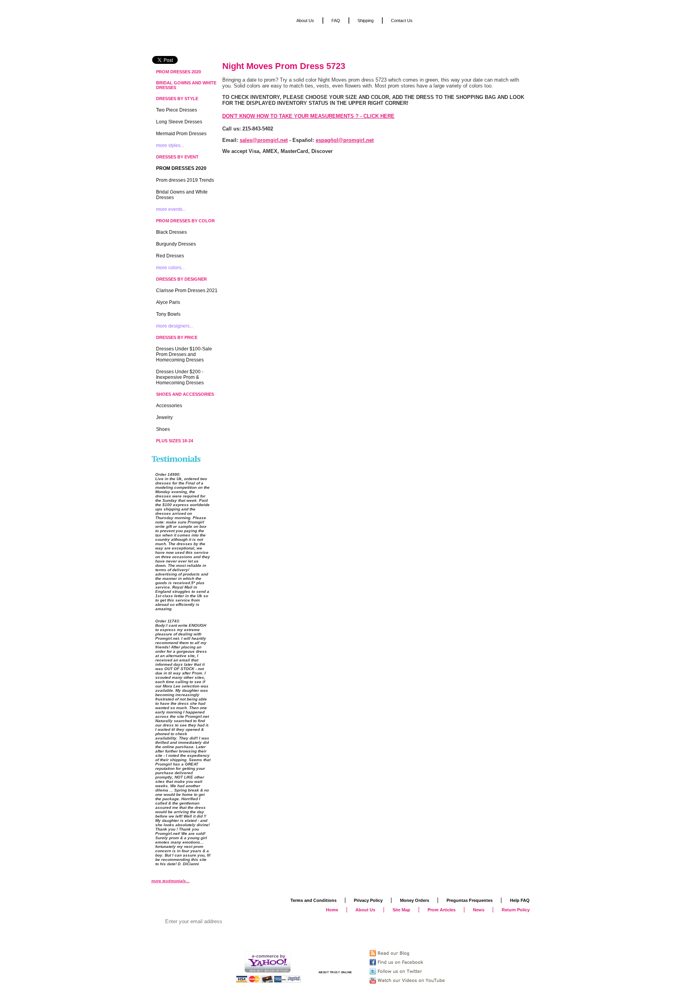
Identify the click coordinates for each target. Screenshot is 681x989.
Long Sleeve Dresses (179, 122)
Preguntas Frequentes (470, 900)
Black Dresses (171, 232)
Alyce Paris (168, 302)
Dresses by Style (177, 98)
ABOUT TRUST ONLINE (335, 972)
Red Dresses (170, 256)
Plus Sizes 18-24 (174, 440)
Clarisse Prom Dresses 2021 (187, 290)
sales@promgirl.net (264, 140)
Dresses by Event (177, 157)
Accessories (169, 405)
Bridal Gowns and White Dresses (186, 85)
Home (332, 909)
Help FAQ (520, 900)
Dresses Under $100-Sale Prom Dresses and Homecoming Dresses (184, 354)
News (478, 909)
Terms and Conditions (313, 900)
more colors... (170, 267)
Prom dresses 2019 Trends (185, 180)
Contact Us (402, 20)
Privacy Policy (368, 900)
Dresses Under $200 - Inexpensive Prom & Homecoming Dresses (180, 377)
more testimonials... (170, 881)
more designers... (174, 326)
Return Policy (516, 909)
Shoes (163, 429)
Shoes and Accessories (185, 394)
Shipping (365, 20)
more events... (171, 209)
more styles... (170, 145)
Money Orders (414, 900)
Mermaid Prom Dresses (181, 133)
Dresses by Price (176, 337)
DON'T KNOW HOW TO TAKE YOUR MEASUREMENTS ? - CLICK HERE (308, 116)
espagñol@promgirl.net (345, 140)
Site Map (401, 909)
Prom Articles (442, 909)
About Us (305, 20)
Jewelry (164, 417)
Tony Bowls (168, 314)
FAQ (335, 20)
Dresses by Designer (181, 279)
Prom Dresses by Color (185, 220)
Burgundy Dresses (176, 244)
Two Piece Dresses (176, 110)
